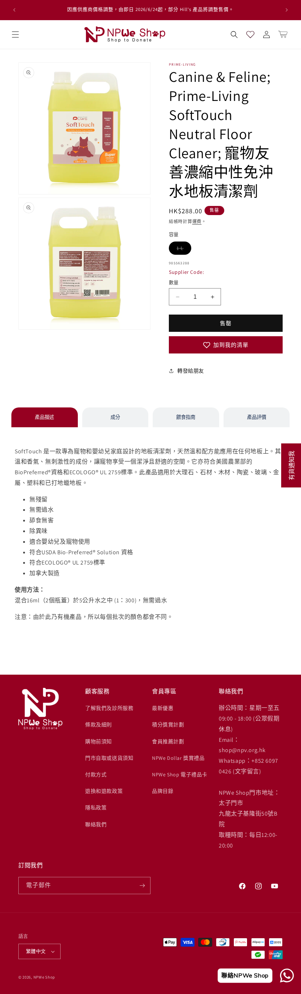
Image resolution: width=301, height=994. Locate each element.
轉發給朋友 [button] (190, 370)
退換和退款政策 (104, 791)
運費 (197, 221)
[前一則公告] (14, 10)
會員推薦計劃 (168, 741)
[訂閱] (142, 885)
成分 (115, 417)
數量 (174, 282)
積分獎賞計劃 (168, 724)
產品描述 (44, 417)
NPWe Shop (44, 977)
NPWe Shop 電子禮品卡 (179, 774)
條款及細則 (98, 724)
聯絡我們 (95, 824)
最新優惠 (162, 708)
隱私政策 (95, 807)
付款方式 (95, 774)
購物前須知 (98, 741)
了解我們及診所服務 (109, 708)
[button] (15, 34)
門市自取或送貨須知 (109, 758)
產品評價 (256, 417)
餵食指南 (185, 417)
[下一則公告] (287, 10)
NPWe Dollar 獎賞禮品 (178, 758)
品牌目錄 (162, 791)
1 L (184, 247)
